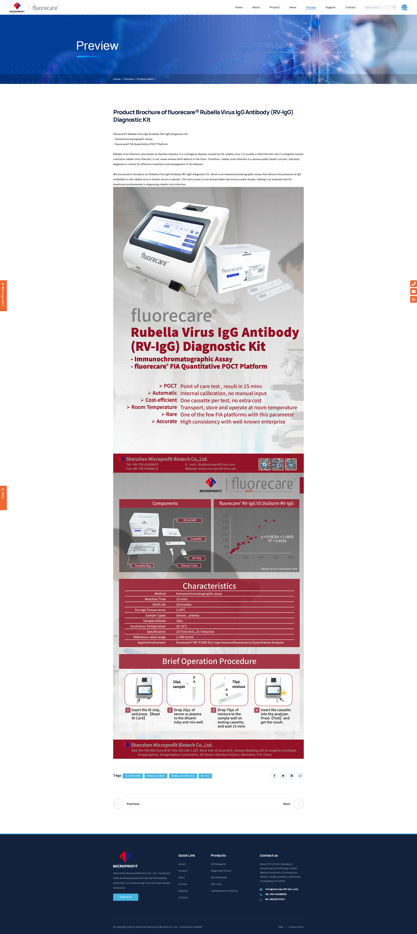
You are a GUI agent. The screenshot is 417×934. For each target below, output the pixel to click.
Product (275, 7)
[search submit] (394, 7)
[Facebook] (274, 775)
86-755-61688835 (276, 894)
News (292, 7)
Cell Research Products (224, 890)
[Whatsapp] (300, 775)
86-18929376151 (275, 899)
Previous (133, 804)
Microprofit (3, 296)
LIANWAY (197, 926)
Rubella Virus (156, 775)
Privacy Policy (296, 926)
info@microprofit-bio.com (282, 889)
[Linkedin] (291, 775)
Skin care (2, 493)
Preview (311, 7)
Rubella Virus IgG (183, 775)
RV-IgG (205, 775)
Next (286, 804)
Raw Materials (219, 877)
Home (239, 7)
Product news (145, 79)
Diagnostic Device (221, 870)
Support (331, 7)
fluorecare (132, 775)
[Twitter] (283, 775)
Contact (350, 7)
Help (280, 926)
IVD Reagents (218, 864)
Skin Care (216, 884)
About (256, 7)
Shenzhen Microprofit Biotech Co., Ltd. (157, 926)
